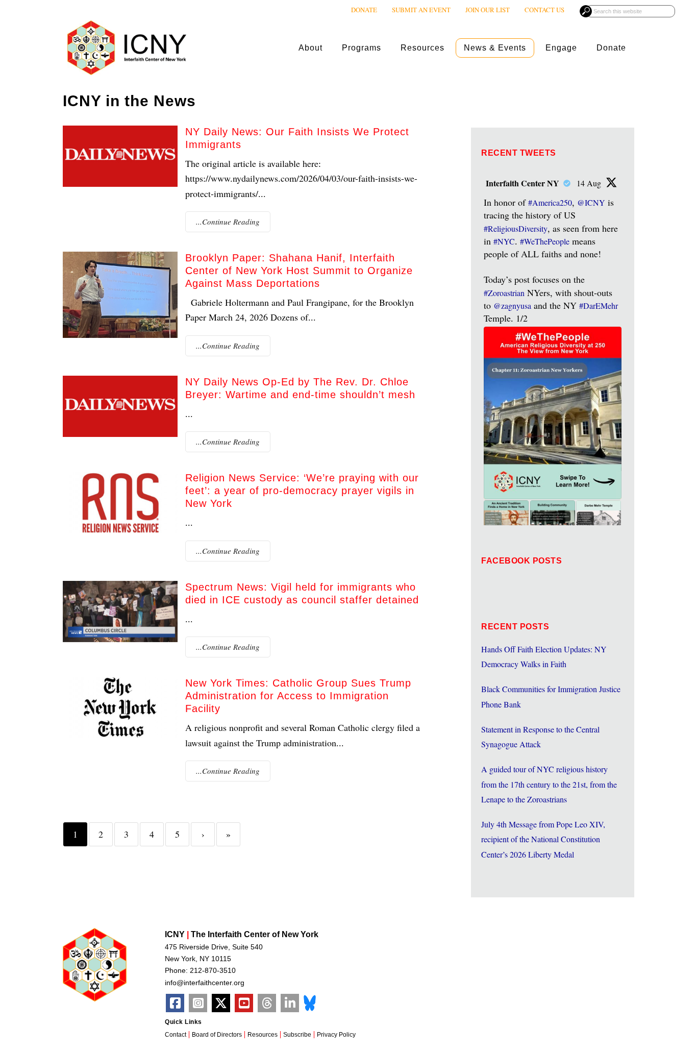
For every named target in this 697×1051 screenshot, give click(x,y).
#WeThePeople (544, 241)
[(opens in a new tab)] (120, 502)
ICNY (126, 47)
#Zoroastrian (504, 292)
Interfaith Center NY (522, 183)
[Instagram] (198, 1003)
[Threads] (267, 1003)
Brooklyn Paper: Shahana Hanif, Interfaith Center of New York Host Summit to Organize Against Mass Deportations (299, 270)
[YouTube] (244, 1003)
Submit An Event (421, 9)
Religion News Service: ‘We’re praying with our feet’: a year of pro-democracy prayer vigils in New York (302, 490)
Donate (364, 9)
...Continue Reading (228, 221)
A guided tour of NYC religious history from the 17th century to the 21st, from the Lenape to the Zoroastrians (549, 784)
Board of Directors (217, 1034)
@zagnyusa (512, 305)
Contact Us (544, 9)
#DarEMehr (598, 305)
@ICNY (591, 202)
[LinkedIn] (290, 1003)
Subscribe (297, 1034)
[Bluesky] (310, 1001)
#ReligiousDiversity (515, 228)
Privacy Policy (336, 1034)
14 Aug (590, 183)
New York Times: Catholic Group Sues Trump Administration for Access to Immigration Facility (298, 695)
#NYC (504, 241)
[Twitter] (221, 1003)
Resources (262, 1034)
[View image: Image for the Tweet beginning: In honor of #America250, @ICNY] (552, 413)
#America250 (550, 202)
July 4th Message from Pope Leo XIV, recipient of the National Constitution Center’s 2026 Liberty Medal (543, 839)
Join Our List (487, 9)
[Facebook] (175, 1003)
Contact (175, 1034)
